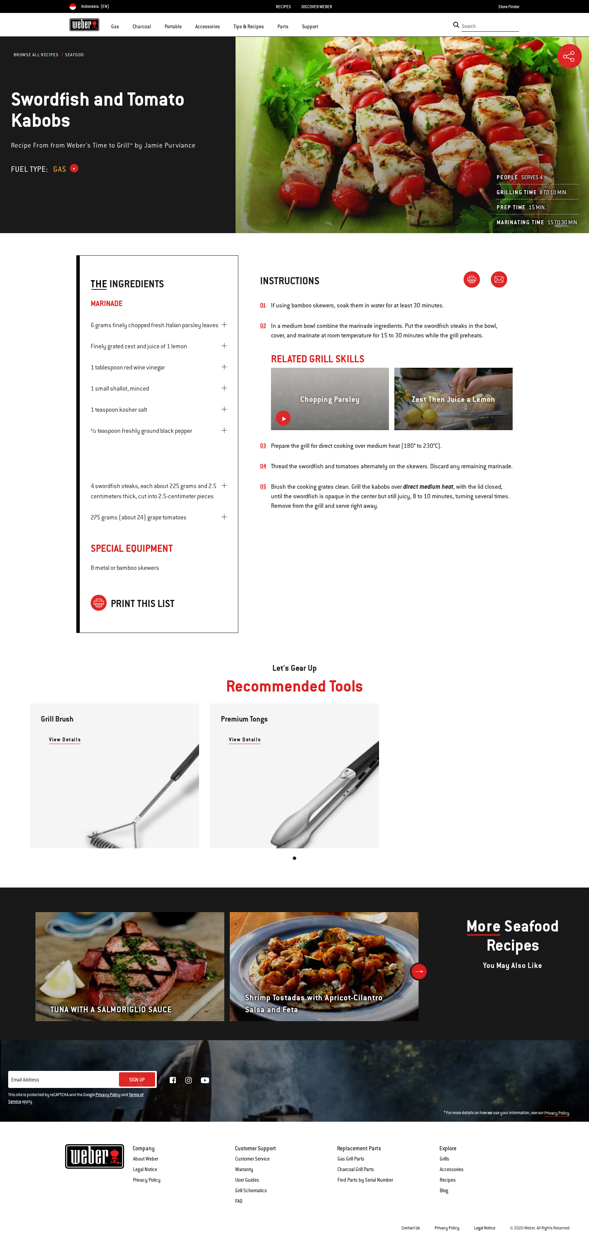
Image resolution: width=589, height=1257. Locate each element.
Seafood (74, 55)
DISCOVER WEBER (316, 7)
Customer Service (252, 1159)
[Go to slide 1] (294, 858)
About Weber (145, 1159)
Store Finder (508, 7)
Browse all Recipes (36, 55)
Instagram (188, 1080)
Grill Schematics (251, 1190)
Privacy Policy (108, 1094)
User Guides (247, 1180)
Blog (444, 1190)
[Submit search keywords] (456, 25)
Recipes (448, 1180)
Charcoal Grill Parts (355, 1169)
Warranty (244, 1169)
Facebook (173, 1080)
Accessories (452, 1169)
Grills (444, 1159)
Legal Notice (145, 1169)
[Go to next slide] (419, 971)
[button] (123, 26)
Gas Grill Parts (350, 1159)
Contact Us (411, 1228)
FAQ (238, 1201)
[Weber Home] (84, 24)
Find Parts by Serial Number (365, 1180)
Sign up (137, 1080)
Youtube (205, 1080)
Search (469, 26)
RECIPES (283, 7)
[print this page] (474, 279)
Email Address (25, 1080)
